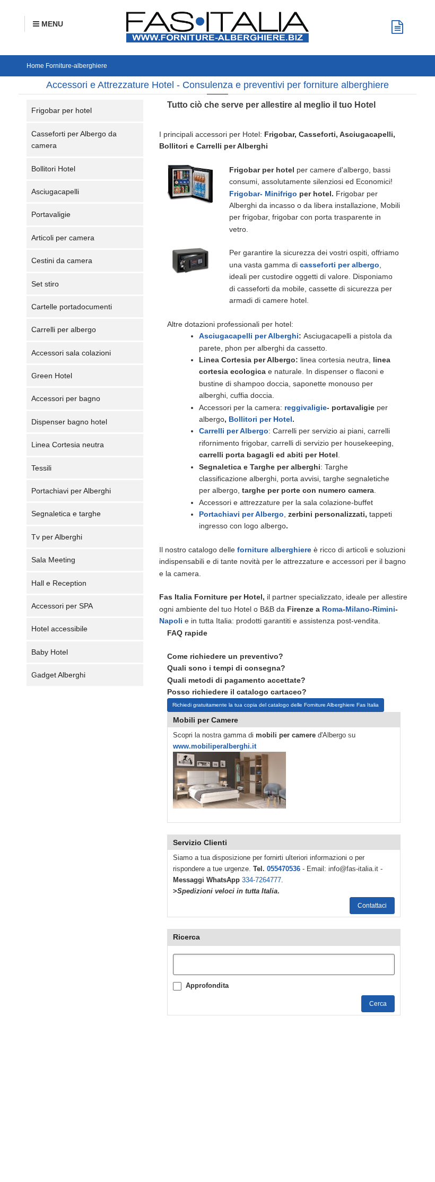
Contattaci (372, 905)
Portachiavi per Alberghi (71, 490)
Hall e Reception (58, 583)
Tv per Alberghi (56, 537)
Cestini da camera (61, 260)
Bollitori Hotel (53, 168)
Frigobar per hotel (61, 110)
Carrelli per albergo (63, 329)
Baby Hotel (49, 652)
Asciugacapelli (55, 191)
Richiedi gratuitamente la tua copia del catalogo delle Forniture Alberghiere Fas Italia (275, 705)
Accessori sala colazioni (71, 353)
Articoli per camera (62, 237)
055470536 (283, 869)
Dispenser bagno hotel (69, 422)
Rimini (383, 609)
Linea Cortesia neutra (67, 444)
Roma (332, 609)
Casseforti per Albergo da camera (74, 139)
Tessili (41, 468)
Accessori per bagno (65, 398)
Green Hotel (51, 375)
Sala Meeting (53, 559)
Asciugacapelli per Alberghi (249, 336)
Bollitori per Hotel (260, 419)
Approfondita (207, 985)
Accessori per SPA (62, 606)
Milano (357, 609)
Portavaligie (51, 214)
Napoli (170, 620)
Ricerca (186, 937)
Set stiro (45, 284)
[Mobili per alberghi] (229, 780)
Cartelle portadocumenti (71, 306)
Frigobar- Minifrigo (263, 193)
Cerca (378, 1003)
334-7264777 (261, 880)
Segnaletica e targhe (66, 513)
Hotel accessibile (59, 628)
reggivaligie (305, 407)
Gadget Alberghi (58, 675)
